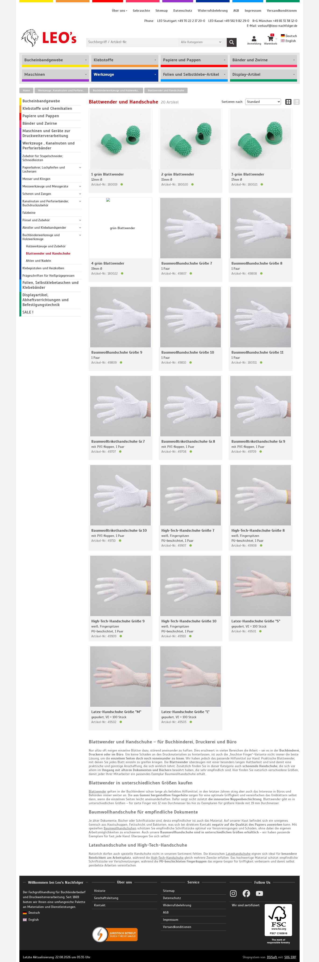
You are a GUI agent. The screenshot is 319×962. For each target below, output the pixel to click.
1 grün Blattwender (107, 174)
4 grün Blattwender (107, 263)
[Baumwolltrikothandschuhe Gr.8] (190, 406)
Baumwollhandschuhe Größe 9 (116, 352)
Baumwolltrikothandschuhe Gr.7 (118, 441)
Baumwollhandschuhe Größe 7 (186, 263)
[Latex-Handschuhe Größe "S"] (260, 586)
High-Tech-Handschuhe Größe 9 (118, 621)
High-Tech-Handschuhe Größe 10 (188, 621)
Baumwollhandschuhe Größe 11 (257, 352)
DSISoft (272, 957)
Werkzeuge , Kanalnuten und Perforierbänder (63, 90)
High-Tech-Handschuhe (167, 858)
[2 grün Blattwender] (190, 139)
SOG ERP (290, 957)
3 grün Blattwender (247, 174)
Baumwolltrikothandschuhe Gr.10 (119, 530)
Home (26, 90)
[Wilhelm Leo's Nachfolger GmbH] (49, 38)
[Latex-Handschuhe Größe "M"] (120, 676)
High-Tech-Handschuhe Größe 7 (187, 530)
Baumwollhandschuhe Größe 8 (256, 263)
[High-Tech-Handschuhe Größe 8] (260, 495)
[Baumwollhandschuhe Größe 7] (190, 228)
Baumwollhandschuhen (120, 828)
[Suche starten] (232, 42)
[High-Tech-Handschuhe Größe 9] (120, 586)
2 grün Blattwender (177, 174)
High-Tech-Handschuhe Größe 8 (258, 530)
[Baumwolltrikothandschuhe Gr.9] (260, 406)
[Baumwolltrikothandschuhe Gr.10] (120, 495)
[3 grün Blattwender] (260, 139)
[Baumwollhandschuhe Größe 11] (260, 317)
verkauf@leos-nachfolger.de (277, 26)
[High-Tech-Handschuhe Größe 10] (190, 586)
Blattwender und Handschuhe (166, 90)
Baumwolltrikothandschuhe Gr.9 (258, 441)
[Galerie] (288, 102)
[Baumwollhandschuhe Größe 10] (190, 317)
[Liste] (297, 102)
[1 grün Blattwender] (120, 139)
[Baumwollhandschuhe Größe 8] (260, 228)
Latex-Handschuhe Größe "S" (255, 621)
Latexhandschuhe (238, 854)
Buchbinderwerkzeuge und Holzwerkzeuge (118, 90)
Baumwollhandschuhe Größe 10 (187, 352)
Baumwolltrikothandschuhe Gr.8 (188, 441)
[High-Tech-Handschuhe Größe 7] (190, 495)
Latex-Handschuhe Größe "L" (185, 712)
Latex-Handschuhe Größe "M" (116, 712)
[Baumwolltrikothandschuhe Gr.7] (120, 406)
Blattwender (97, 791)
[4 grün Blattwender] (120, 228)
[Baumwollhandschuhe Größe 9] (120, 317)
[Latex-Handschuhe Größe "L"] (190, 676)
